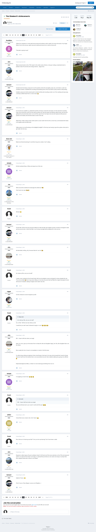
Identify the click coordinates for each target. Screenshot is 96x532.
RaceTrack (24, 7)
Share (55, 23)
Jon (9, 184)
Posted (20, 40)
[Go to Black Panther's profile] (74, 25)
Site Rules (46, 7)
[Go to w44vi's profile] (9, 423)
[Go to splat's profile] (74, 45)
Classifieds (31, 7)
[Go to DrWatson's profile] (74, 29)
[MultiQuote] (17, 54)
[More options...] (67, 40)
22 (10, 35)
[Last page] (43, 35)
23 (12, 35)
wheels (9, 163)
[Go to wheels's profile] (9, 171)
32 (36, 35)
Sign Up (91, 2)
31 (33, 35)
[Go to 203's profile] (9, 70)
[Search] (92, 7)
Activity (10, 7)
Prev (7, 35)
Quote (20, 54)
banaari (9, 85)
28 (25, 35)
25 (17, 35)
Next (39, 35)
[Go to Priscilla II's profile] (74, 36)
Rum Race (39, 7)
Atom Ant (9, 139)
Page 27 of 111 (49, 35)
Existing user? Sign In (80, 2)
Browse (17, 7)
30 (31, 35)
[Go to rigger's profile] (9, 300)
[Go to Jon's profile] (9, 193)
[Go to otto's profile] (9, 256)
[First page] (4, 35)
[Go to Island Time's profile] (85, 25)
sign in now (34, 504)
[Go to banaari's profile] (9, 93)
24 (15, 35)
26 (20, 35)
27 (23, 35)
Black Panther (79, 24)
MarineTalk (18, 23)
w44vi (9, 415)
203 (9, 62)
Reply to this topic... (15, 511)
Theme (48, 526)
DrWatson (78, 28)
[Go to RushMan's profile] (9, 49)
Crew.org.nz (6, 3)
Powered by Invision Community (48, 529)
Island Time (90, 24)
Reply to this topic (62, 29)
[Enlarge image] (38, 93)
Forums (4, 7)
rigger (9, 291)
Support (52, 7)
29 (28, 35)
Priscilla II (78, 35)
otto (9, 247)
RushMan (9, 40)
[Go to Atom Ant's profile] (9, 147)
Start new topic (49, 29)
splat (77, 44)
